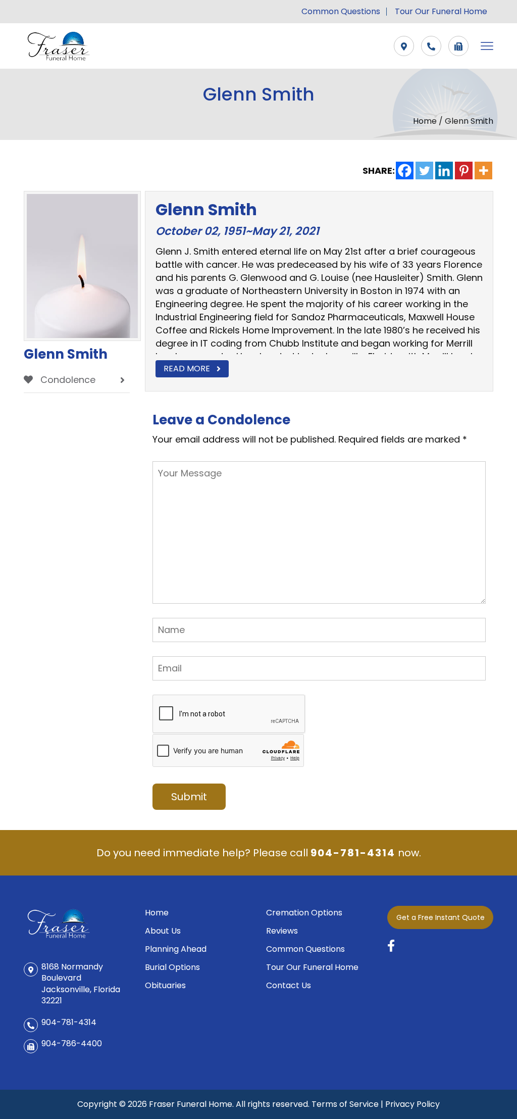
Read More (187, 368)
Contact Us (288, 985)
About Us (163, 931)
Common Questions (340, 12)
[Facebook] (404, 170)
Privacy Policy (412, 1104)
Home (426, 121)
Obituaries (165, 985)
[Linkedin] (444, 170)
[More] (483, 170)
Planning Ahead (175, 949)
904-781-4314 (353, 853)
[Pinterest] (464, 170)
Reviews (282, 931)
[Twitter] (424, 170)
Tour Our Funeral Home (441, 12)
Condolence (66, 379)
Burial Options (172, 967)
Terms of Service (345, 1104)
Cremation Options (304, 912)
